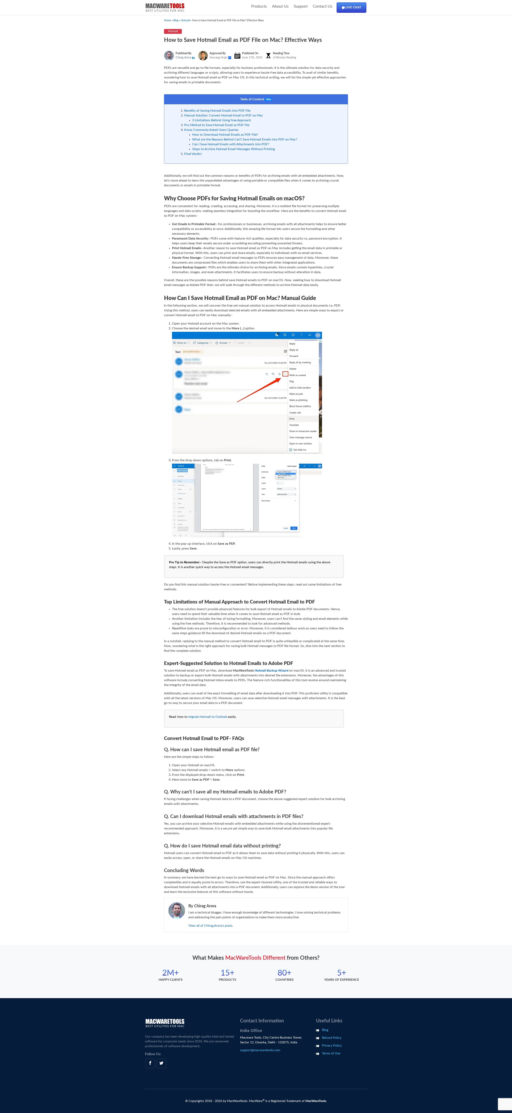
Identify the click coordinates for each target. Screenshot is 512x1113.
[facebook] (150, 1063)
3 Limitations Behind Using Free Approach (221, 120)
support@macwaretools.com (260, 1050)
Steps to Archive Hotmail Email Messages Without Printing (233, 149)
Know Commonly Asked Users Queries (211, 129)
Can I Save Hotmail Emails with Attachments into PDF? (230, 144)
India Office (251, 1030)
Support (301, 6)
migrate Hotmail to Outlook (207, 716)
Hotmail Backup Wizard (271, 670)
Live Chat (353, 7)
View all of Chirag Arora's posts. (210, 925)
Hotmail (173, 31)
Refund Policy (331, 1037)
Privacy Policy (332, 1045)
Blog (325, 1030)
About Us (280, 6)
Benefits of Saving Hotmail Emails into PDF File (217, 110)
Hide (268, 99)
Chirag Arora (184, 57)
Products (259, 6)
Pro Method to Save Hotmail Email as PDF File (216, 125)
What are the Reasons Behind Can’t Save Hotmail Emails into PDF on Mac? (244, 139)
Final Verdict (193, 153)
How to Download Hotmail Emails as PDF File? (225, 134)
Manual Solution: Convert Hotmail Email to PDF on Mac (223, 115)
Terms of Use (331, 1053)
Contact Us (322, 6)
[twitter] (161, 1063)
